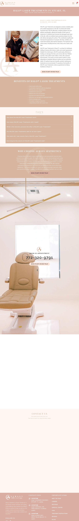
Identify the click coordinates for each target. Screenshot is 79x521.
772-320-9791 (39, 257)
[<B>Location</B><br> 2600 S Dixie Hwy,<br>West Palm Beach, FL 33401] (30, 514)
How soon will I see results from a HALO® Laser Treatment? (26, 136)
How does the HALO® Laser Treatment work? (21, 117)
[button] (40, 117)
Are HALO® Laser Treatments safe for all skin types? (24, 131)
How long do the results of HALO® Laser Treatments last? (26, 141)
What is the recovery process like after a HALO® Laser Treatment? (29, 127)
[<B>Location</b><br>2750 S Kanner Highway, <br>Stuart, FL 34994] (30, 499)
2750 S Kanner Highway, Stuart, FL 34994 (40, 500)
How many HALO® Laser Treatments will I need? (23, 122)
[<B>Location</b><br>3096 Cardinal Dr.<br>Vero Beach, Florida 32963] (30, 505)
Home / (27, 12)
